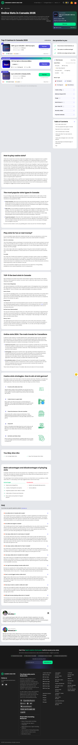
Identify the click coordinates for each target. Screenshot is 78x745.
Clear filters (73, 60)
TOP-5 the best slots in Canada (62, 131)
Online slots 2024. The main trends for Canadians (63, 134)
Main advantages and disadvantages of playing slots (64, 142)
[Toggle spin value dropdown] (74, 106)
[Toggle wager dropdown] (74, 98)
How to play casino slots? (60, 124)
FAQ (56, 145)
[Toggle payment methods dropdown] (74, 114)
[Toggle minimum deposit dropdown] (74, 94)
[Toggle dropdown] (74, 90)
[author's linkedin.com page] (48, 613)
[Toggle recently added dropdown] (74, 110)
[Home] (1, 8)
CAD (42, 304)
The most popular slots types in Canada (64, 126)
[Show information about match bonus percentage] (64, 102)
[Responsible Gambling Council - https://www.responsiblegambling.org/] (30, 703)
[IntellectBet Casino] (26, 63)
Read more (48, 20)
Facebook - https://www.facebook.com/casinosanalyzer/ (2, 684)
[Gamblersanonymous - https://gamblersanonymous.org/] (27, 703)
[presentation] (39, 662)
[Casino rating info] (21, 81)
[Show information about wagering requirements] (59, 98)
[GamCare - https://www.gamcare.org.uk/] (23, 703)
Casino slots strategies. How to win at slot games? (64, 138)
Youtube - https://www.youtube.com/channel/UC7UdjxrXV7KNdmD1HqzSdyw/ (6, 684)
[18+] (21, 700)
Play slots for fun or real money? (62, 129)
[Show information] (63, 90)
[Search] (63, 2)
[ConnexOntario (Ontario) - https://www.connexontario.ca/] (26, 706)
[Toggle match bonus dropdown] (74, 102)
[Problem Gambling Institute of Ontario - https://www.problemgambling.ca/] (27, 709)
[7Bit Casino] (65, 20)
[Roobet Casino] (26, 77)
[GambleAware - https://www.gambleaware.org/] (29, 700)
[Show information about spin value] (63, 106)
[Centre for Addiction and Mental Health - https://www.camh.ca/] (23, 712)
